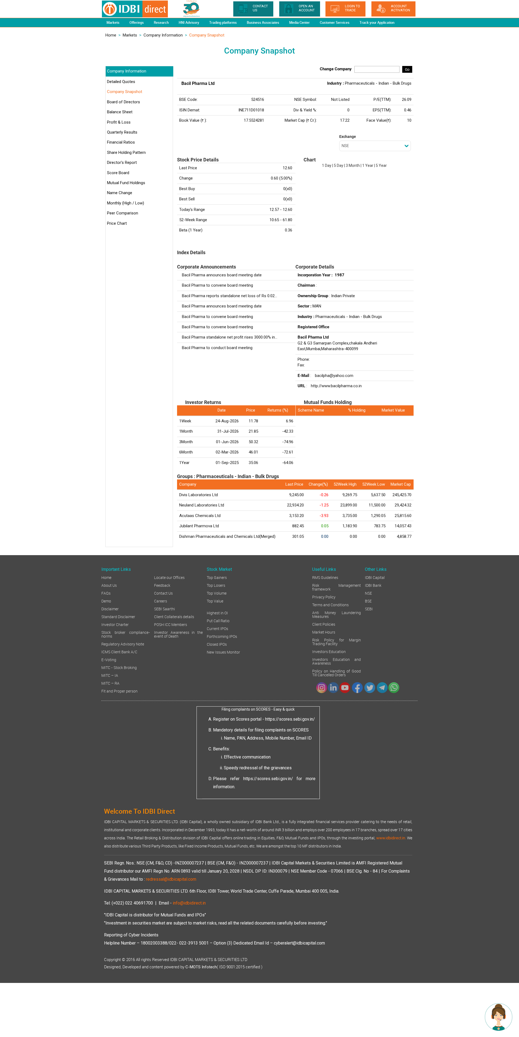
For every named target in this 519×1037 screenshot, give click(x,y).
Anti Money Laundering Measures (336, 614)
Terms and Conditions (330, 604)
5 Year (381, 165)
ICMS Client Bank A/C (119, 651)
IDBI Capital (375, 577)
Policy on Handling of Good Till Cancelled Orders (336, 672)
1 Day (326, 165)
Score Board (118, 172)
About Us (109, 585)
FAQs (106, 593)
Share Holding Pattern (126, 152)
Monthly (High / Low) (125, 203)
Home (110, 35)
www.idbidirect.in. (391, 838)
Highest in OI (217, 612)
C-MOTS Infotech (201, 967)
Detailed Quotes (121, 81)
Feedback (162, 585)
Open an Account (307, 8)
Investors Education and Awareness (336, 661)
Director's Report (122, 162)
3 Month (353, 165)
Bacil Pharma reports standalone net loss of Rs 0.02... (229, 295)
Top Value (215, 600)
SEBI (369, 608)
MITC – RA (110, 683)
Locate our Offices (169, 577)
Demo (106, 600)
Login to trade (352, 8)
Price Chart (117, 223)
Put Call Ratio (218, 620)
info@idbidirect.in (189, 903)
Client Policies (323, 624)
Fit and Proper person (119, 690)
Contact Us (163, 593)
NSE (368, 593)
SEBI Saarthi (164, 608)
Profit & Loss (119, 122)
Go (407, 69)
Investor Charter (115, 624)
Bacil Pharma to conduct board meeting (217, 347)
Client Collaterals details (174, 616)
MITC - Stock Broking (119, 667)
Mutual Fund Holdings (126, 182)
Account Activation (400, 8)
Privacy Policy (323, 596)
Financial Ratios (121, 142)
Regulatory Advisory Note (122, 643)
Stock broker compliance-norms (125, 634)
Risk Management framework (336, 587)
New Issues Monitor (223, 652)
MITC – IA (109, 675)
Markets (130, 35)
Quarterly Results (122, 132)
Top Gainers (217, 577)
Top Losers (216, 585)
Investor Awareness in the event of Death (178, 634)
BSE (368, 600)
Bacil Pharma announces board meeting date (222, 275)
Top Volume (217, 593)
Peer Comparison (122, 213)
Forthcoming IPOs (222, 636)
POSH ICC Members (170, 624)
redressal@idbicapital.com (171, 879)
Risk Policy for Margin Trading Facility (336, 641)
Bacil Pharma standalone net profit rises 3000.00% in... (229, 337)
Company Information (163, 35)
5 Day (338, 165)
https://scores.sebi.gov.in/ (290, 719)
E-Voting (108, 659)
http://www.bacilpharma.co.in (336, 385)
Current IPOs (217, 628)
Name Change (119, 192)
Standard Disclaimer (118, 616)
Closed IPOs (217, 644)
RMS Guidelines (325, 577)
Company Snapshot (124, 91)
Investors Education (329, 651)
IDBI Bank (373, 585)
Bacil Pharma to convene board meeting (217, 285)
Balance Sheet (119, 112)
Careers (160, 600)
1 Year (367, 165)
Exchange (347, 136)
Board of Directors (123, 102)
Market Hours (323, 632)
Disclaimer (110, 608)
